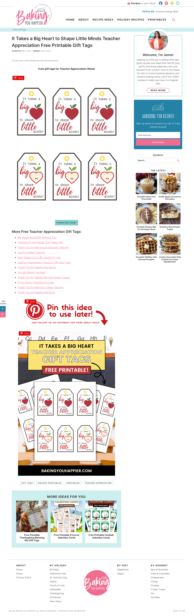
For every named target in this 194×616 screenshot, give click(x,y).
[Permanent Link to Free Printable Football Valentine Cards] (101, 530)
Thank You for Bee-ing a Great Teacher (40, 287)
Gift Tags (27, 483)
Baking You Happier (34, 14)
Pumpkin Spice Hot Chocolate (146, 197)
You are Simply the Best (31, 272)
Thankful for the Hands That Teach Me (40, 242)
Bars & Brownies (159, 569)
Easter (53, 581)
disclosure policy (51, 61)
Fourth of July (57, 585)
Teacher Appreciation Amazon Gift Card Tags (44, 262)
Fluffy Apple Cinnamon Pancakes (170, 197)
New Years (55, 601)
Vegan (120, 573)
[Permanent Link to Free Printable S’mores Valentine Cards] (66, 530)
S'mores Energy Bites (167, 11)
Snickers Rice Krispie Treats (170, 228)
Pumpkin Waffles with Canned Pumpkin (146, 258)
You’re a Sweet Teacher (31, 252)
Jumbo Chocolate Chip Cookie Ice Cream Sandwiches (170, 259)
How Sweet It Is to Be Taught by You (39, 257)
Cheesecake (157, 577)
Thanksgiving (57, 593)
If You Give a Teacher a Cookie (35, 282)
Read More (158, 90)
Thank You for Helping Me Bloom (36, 267)
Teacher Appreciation (98, 483)
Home (19, 569)
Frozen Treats (158, 589)
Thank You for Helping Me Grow (36, 292)
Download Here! (66, 223)
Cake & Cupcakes (160, 573)
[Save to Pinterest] (3, 314)
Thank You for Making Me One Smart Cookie (43, 277)
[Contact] (178, 3)
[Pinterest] (166, 3)
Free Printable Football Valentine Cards (101, 536)
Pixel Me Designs (77, 611)
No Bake (155, 597)
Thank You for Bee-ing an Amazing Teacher (43, 247)
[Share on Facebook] (3, 309)
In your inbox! (143, 3)
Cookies (155, 585)
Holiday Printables (49, 483)
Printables (73, 483)
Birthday (54, 569)
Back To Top (179, 611)
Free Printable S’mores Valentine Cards (66, 536)
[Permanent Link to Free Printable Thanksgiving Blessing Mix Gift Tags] (32, 530)
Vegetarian (123, 569)
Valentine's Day (58, 573)
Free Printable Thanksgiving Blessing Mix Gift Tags (31, 538)
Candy (154, 581)
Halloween (55, 589)
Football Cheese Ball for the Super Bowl (146, 228)
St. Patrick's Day (58, 577)
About (19, 573)
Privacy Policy (23, 577)
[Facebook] (160, 3)
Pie (152, 593)
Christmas (55, 597)
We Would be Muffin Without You (36, 237)
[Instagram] (172, 3)
